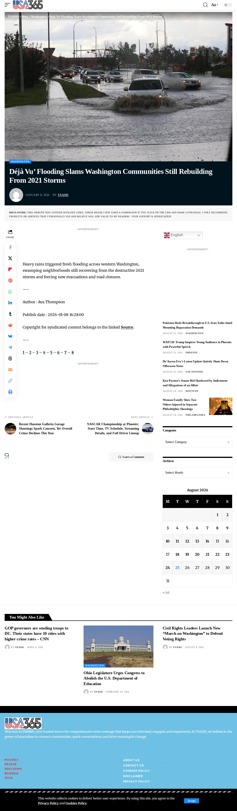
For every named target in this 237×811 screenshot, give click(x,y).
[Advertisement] (111, 243)
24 (167, 567)
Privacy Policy (48, 803)
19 (187, 554)
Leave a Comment (133, 457)
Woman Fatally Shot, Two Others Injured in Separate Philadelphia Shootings (180, 404)
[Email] (10, 369)
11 (177, 541)
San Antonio (194, 371)
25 (177, 567)
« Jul (166, 592)
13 (197, 541)
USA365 (63, 195)
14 (207, 541)
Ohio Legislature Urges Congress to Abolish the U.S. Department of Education (114, 678)
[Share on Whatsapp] (10, 291)
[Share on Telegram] (10, 347)
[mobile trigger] (8, 5)
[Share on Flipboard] (10, 269)
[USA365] (27, 5)
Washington (20, 161)
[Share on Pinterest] (10, 280)
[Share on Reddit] (10, 325)
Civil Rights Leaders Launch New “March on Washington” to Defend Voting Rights (193, 633)
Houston (192, 391)
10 (168, 541)
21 (207, 554)
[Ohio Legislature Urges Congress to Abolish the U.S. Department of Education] (118, 646)
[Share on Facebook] (10, 247)
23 (227, 554)
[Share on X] (10, 258)
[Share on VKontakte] (10, 336)
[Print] (10, 391)
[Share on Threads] (10, 358)
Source (127, 327)
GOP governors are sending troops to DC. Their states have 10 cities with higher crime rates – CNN (36, 633)
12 (187, 541)
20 (197, 554)
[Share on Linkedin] (10, 302)
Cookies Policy (76, 803)
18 (177, 554)
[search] (205, 5)
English (176, 235)
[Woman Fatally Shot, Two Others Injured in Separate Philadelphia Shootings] (220, 406)
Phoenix (191, 352)
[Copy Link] (10, 380)
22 (217, 554)
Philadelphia (195, 415)
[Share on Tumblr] (10, 313)
